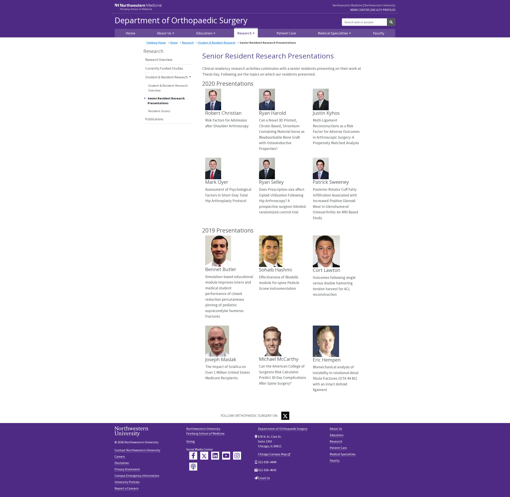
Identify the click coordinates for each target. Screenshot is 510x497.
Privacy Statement (127, 469)
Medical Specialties (343, 454)
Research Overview (158, 59)
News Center (359, 10)
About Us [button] (164, 33)
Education (336, 435)
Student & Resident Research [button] (166, 77)
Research (188, 43)
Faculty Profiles (383, 10)
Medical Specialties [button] (333, 33)
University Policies (127, 482)
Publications (154, 119)
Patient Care (286, 33)
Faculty (378, 33)
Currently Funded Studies (164, 68)
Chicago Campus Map (272, 454)
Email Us (264, 478)
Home (130, 33)
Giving (190, 441)
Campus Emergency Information (137, 476)
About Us (336, 429)
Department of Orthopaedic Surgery (181, 20)
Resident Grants (159, 111)
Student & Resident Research (216, 43)
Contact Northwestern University (137, 450)
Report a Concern (126, 488)
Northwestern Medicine (347, 5)
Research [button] (244, 33)
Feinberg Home (156, 43)
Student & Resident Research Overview (168, 88)
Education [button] (204, 33)
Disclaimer (122, 463)
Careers (120, 456)
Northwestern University (379, 5)
